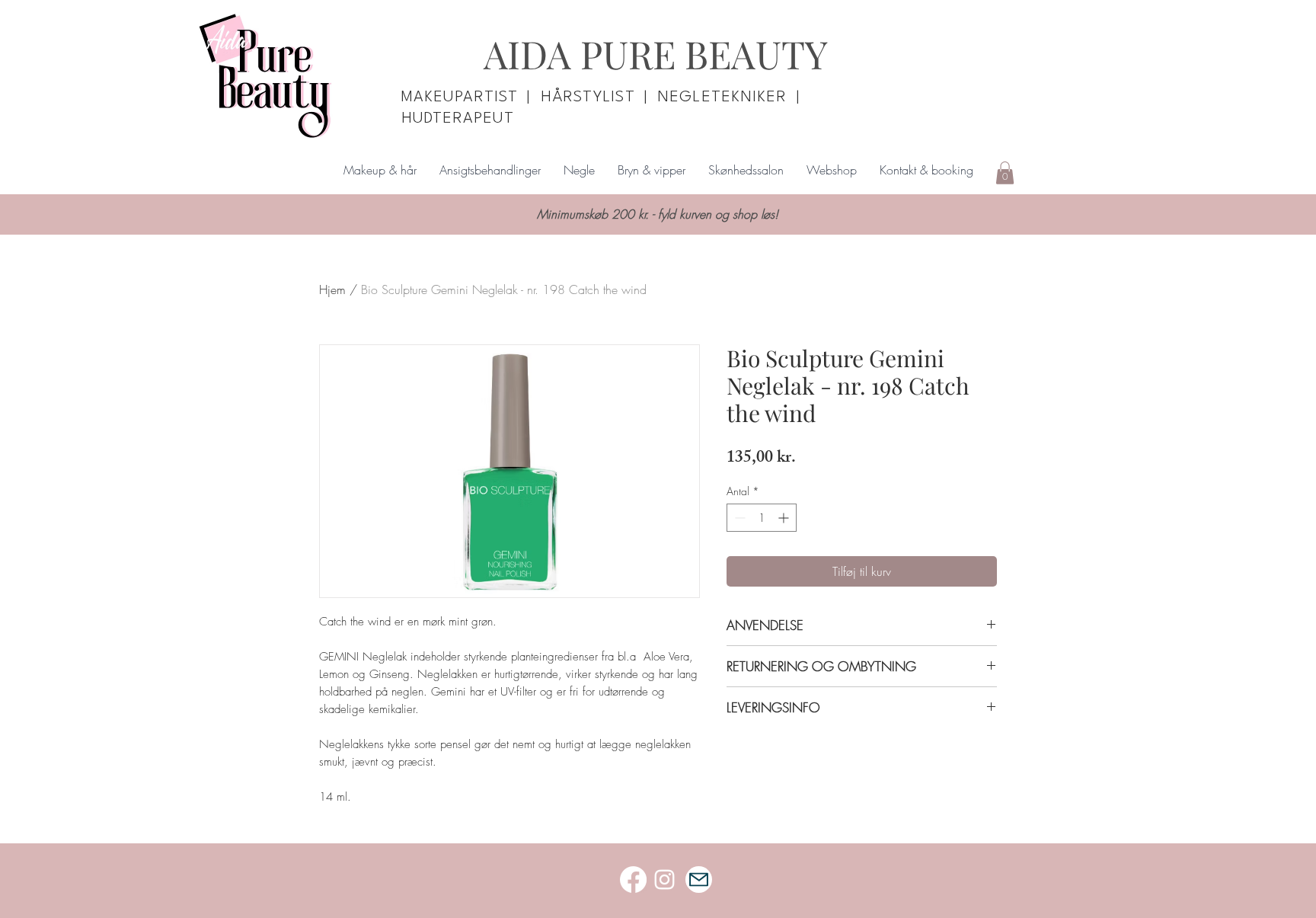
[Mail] (698, 879)
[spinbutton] (761, 517)
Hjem (332, 289)
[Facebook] (633, 879)
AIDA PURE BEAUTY (656, 53)
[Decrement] (738, 517)
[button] (1004, 173)
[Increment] (784, 517)
